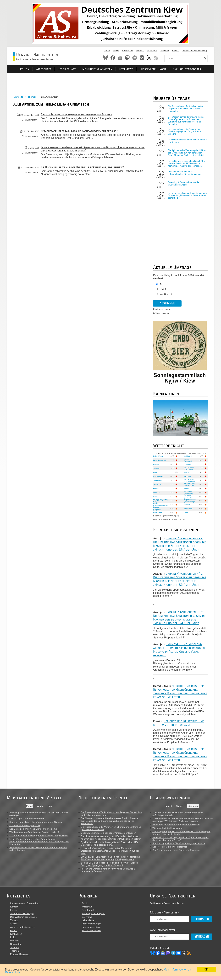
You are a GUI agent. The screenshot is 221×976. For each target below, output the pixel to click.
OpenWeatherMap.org (170, 516)
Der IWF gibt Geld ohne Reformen (26, 818)
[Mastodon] (168, 952)
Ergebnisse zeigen (161, 309)
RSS (156, 57)
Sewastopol (157, 513)
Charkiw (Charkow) (188, 497)
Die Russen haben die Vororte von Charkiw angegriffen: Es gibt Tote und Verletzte (185, 131)
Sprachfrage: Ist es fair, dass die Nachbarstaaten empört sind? (79, 131)
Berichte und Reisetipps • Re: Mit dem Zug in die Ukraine (178, 723)
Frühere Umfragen (161, 313)
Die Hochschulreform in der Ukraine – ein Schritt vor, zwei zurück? (82, 167)
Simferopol (188, 509)
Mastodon (127, 57)
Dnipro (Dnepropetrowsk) (160, 505)
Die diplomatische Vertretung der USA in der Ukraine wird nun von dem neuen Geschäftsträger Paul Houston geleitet (186, 152)
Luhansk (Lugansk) (157, 509)
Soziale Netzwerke (91, 930)
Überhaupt (193, 806)
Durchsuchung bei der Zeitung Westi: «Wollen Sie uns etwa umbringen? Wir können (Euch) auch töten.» (182, 819)
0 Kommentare (31, 120)
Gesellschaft (67, 69)
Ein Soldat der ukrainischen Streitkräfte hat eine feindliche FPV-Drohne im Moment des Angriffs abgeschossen (186, 163)
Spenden (164, 50)
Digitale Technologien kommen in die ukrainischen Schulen (76, 114)
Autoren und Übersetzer (22, 927)
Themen (32, 96)
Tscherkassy (158, 484)
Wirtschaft (43, 69)
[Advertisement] (110, 80)
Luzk (155, 472)
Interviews (126, 69)
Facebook (112, 57)
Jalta (186, 513)
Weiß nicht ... (167, 294)
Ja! (161, 284)
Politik (24, 69)
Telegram (134, 57)
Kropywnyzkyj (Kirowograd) (189, 484)
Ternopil (156, 468)
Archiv (116, 50)
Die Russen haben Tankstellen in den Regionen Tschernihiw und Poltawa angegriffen (185, 108)
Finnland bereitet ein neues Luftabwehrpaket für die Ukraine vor (184, 172)
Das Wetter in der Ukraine (23, 917)
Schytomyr (157, 480)
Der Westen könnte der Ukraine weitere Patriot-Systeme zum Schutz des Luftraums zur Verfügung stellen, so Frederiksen (186, 120)
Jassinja (187, 464)
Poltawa (156, 488)
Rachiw (156, 464)
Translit (14, 920)
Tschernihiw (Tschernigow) (189, 480)
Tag (50, 806)
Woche (40, 806)
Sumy (186, 488)
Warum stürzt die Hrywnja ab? (24, 825)
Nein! (163, 289)
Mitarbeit (140, 50)
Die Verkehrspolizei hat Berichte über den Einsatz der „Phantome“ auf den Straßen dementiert (187, 195)
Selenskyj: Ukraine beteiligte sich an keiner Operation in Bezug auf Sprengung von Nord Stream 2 (109, 864)
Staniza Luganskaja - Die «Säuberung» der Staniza (35, 822)
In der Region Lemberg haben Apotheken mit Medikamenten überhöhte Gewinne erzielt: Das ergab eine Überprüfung (39, 841)
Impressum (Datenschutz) (194, 50)
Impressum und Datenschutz (25, 903)
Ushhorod (188, 456)
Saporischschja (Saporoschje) (190, 501)
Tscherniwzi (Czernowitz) (189, 468)
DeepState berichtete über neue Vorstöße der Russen (108, 833)
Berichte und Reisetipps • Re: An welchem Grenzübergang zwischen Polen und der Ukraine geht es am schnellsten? (180, 691)
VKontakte (141, 57)
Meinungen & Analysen (97, 69)
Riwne (186, 472)
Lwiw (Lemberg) (159, 460)
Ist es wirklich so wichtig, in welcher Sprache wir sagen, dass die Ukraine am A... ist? (180, 838)
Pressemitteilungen (153, 69)
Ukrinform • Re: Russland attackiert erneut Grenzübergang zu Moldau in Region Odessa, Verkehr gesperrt (179, 649)
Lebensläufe (88, 920)
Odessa (156, 492)
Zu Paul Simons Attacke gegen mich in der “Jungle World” (38, 835)
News (120, 57)
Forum (107, 50)
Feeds (13, 930)
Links (13, 937)
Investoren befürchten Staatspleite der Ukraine (176, 824)
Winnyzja (187, 476)
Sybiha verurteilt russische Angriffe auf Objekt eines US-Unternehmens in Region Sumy (109, 843)
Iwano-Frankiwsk (188, 460)
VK (178, 952)
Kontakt (175, 50)
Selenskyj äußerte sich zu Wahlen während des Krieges (184, 183)
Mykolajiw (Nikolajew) (188, 492)
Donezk (187, 505)
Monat (29, 806)
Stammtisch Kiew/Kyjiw (21, 913)
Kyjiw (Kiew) (158, 456)
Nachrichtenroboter (187, 69)
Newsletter (152, 50)
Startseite (18, 96)
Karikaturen (127, 50)
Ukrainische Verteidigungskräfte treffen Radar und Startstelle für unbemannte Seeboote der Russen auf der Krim (110, 851)
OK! (206, 969)
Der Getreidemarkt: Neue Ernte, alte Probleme (33, 828)
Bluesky (105, 57)
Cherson (156, 497)
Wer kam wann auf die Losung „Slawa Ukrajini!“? (34, 832)
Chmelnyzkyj (158, 476)
